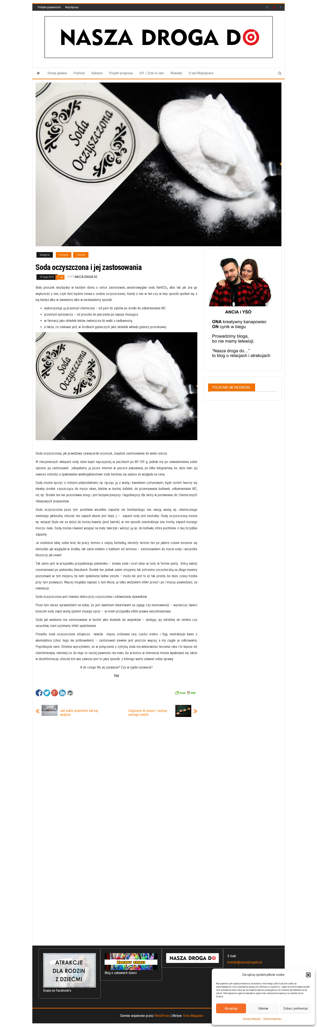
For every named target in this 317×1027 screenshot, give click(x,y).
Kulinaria (96, 73)
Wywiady (176, 73)
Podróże (79, 73)
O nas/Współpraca (201, 73)
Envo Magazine (193, 1016)
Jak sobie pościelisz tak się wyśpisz (79, 713)
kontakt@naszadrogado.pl (245, 962)
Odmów (263, 1008)
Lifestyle (80, 254)
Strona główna (57, 73)
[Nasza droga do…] (38, 73)
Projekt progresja (121, 73)
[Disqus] (116, 775)
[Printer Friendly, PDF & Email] (185, 692)
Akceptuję (231, 1008)
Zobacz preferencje (295, 1008)
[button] (308, 975)
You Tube (274, 7)
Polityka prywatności (252, 1019)
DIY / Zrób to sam (151, 73)
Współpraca (71, 7)
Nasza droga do (86, 277)
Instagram (267, 7)
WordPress (162, 1016)
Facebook (281, 7)
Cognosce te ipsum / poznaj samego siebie (147, 713)
